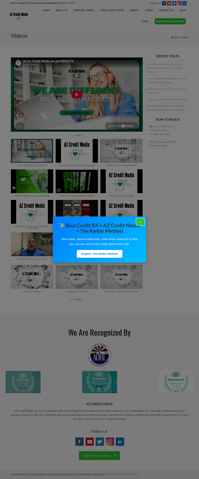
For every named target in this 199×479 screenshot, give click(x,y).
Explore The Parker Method (99, 253)
